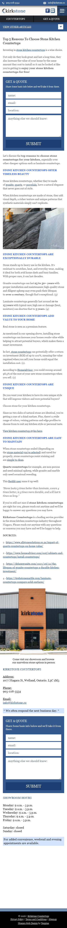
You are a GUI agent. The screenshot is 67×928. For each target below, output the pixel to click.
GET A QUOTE (51, 18)
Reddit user (14, 481)
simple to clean (15, 459)
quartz (18, 184)
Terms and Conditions (36, 919)
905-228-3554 (12, 2)
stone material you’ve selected (23, 452)
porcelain (31, 184)
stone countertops (21, 351)
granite (10, 184)
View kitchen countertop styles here (22, 430)
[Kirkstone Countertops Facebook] (48, 10)
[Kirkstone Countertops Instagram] (53, 10)
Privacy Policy (17, 919)
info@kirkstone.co (56, 2)
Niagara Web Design (28, 923)
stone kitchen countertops (30, 49)
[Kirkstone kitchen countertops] (13, 10)
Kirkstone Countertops (38, 916)
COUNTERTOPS (15, 18)
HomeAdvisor (25, 369)
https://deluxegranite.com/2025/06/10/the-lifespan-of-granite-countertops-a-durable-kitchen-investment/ (31, 567)
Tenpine (45, 923)
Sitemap (53, 919)
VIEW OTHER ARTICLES (17, 26)
